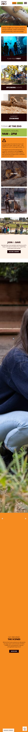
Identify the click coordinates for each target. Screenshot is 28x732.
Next (25, 518)
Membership (20, 2)
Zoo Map (14, 173)
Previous (2, 518)
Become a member (14, 251)
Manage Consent (8, 730)
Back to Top (25, 729)
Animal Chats (14, 201)
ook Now (14, 651)
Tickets (14, 2)
